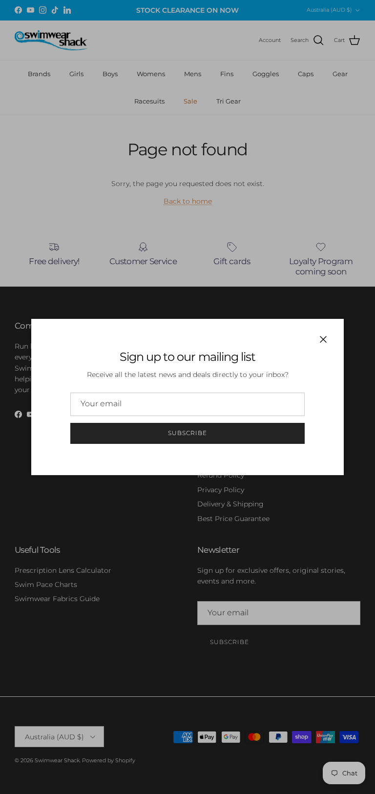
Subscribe (187, 433)
